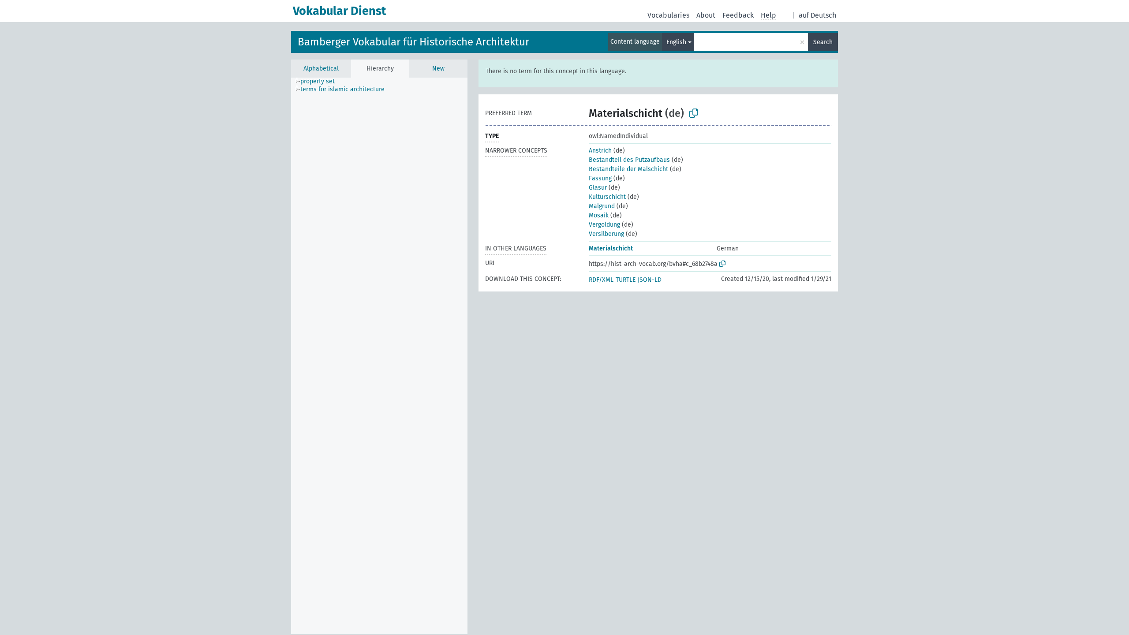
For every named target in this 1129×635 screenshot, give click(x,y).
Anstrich (600, 150)
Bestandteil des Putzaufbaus (629, 160)
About (705, 15)
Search (823, 42)
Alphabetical (321, 68)
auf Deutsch (817, 15)
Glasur (598, 187)
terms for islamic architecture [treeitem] (342, 89)
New (438, 68)
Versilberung (606, 234)
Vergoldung (604, 224)
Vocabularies (668, 15)
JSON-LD (650, 280)
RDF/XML (601, 280)
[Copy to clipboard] (693, 113)
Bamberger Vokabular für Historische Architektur (413, 42)
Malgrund (602, 206)
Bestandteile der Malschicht (628, 169)
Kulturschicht (607, 197)
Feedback (738, 15)
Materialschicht (611, 248)
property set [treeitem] (317, 81)
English (676, 42)
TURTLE (626, 280)
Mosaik (599, 215)
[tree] (379, 356)
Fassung (600, 178)
